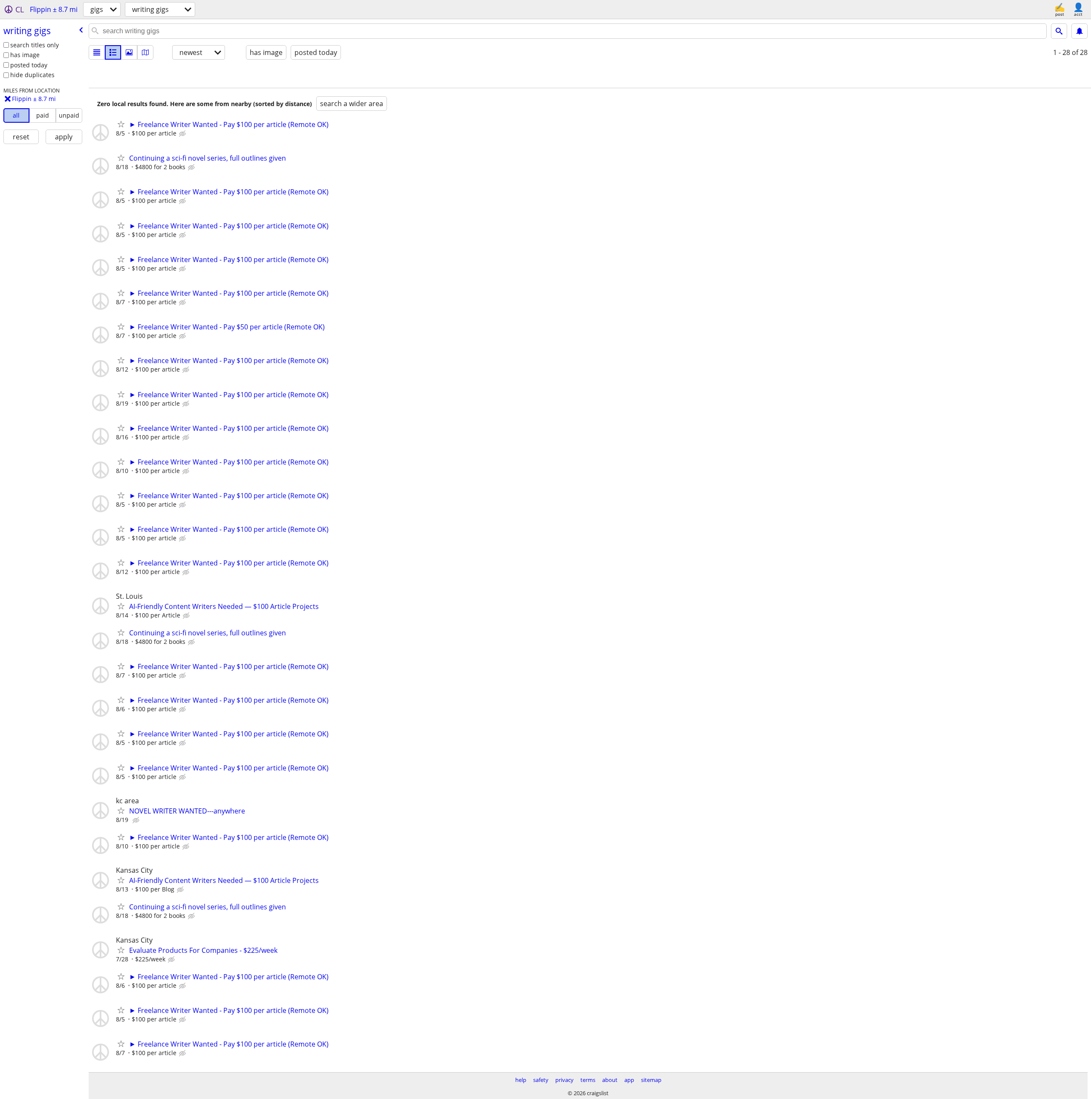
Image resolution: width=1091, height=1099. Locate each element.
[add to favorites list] (121, 124)
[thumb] (113, 52)
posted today (28, 65)
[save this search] (1079, 31)
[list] (97, 52)
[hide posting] (183, 133)
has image (25, 55)
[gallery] (129, 52)
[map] (145, 52)
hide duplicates (32, 75)
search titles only (34, 45)
